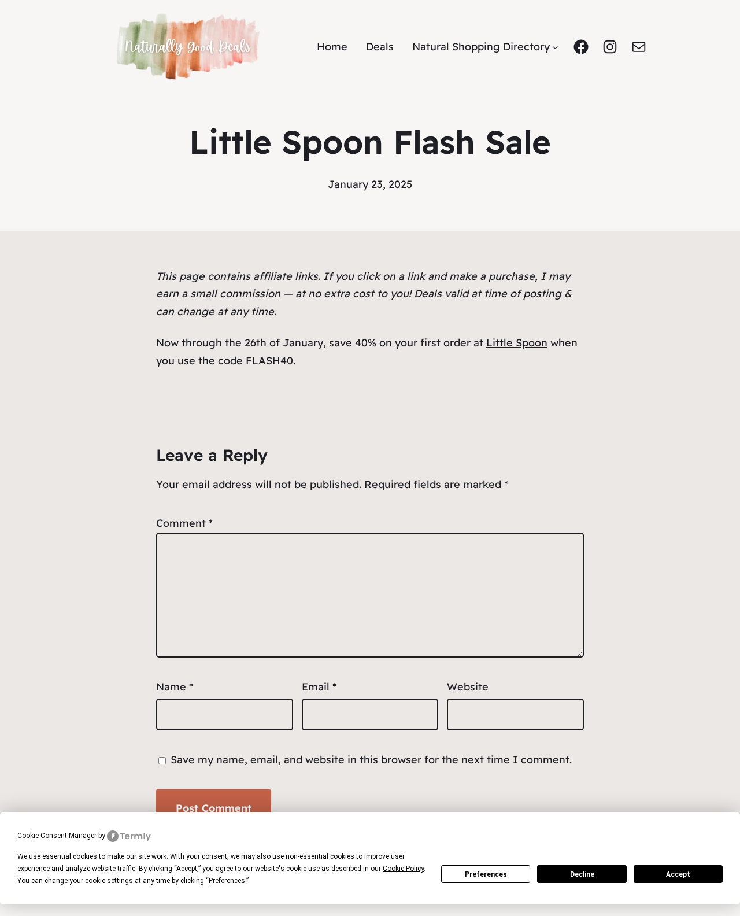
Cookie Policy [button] (403, 869)
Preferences (486, 874)
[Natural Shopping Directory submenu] (555, 47)
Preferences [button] (227, 881)
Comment (184, 523)
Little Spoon (516, 342)
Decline (582, 874)
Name (174, 686)
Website (468, 686)
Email (319, 686)
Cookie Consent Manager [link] (57, 836)
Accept (678, 874)
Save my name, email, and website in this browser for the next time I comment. (371, 759)
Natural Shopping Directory (481, 46)
